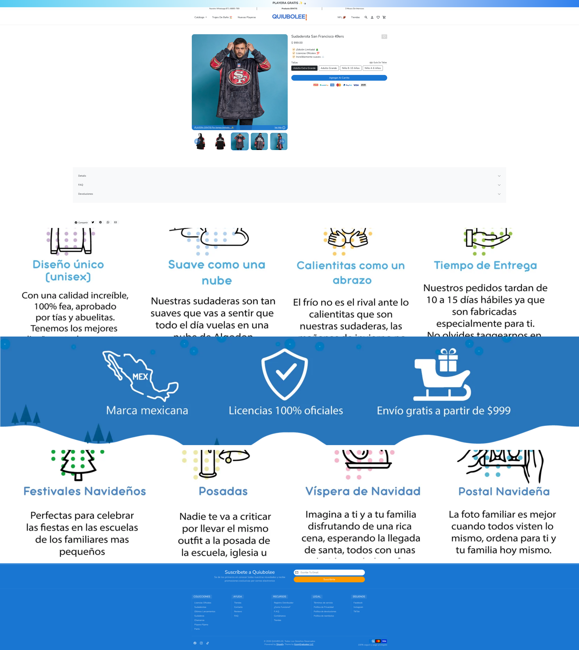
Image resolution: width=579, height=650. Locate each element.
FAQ (80, 185)
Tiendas (355, 17)
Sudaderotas (200, 607)
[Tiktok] (207, 642)
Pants (197, 629)
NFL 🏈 (342, 17)
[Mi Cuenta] (372, 17)
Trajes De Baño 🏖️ (222, 17)
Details (82, 175)
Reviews (238, 611)
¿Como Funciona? (282, 607)
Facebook (358, 602)
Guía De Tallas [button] (380, 62)
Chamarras (199, 620)
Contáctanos (280, 615)
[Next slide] (282, 141)
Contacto (238, 607)
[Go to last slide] (197, 141)
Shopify (279, 644)
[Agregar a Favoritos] (384, 36)
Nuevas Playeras (247, 17)
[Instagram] (201, 642)
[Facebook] (195, 642)
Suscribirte (329, 579)
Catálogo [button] (200, 17)
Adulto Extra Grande (304, 68)
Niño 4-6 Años (373, 68)
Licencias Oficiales (202, 602)
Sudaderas (199, 615)
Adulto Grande (329, 68)
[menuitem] (201, 141)
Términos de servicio (323, 602)
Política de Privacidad (324, 607)
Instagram (358, 607)
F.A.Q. (276, 611)
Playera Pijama (201, 624)
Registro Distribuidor (283, 602)
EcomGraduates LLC (303, 644)
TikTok (357, 611)
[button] (366, 17)
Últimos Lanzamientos (204, 611)
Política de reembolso (324, 615)
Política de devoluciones (325, 611)
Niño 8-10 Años (351, 68)
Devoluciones (85, 194)
